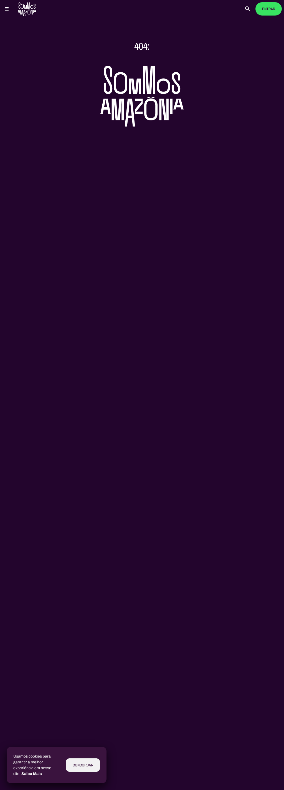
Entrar (268, 9)
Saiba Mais (31, 774)
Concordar (83, 765)
